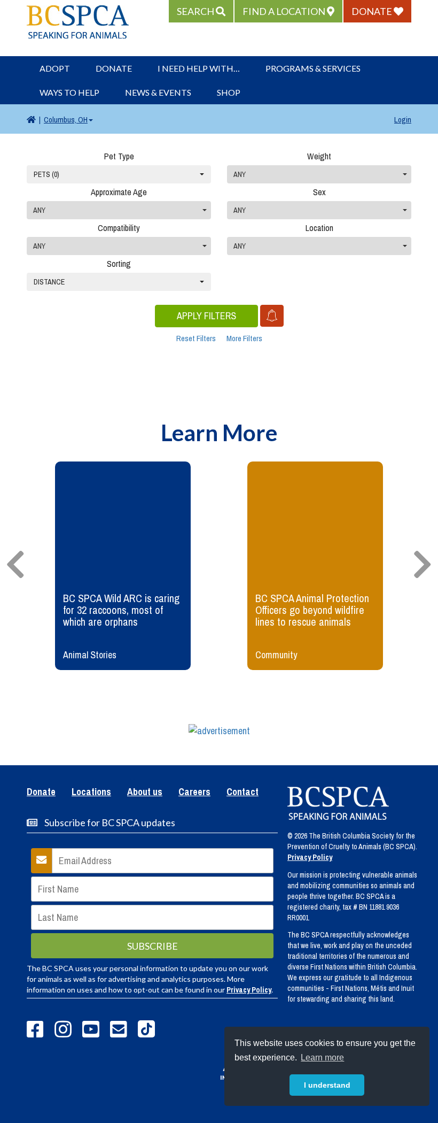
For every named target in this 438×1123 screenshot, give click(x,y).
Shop (228, 92)
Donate (114, 68)
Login (402, 119)
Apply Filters (206, 315)
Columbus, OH (66, 119)
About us (144, 792)
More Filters (244, 338)
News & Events (158, 92)
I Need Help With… (199, 68)
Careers (194, 792)
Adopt (55, 68)
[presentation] (15, 565)
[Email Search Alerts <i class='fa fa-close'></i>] (272, 316)
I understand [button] (327, 1085)
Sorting (119, 264)
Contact (242, 792)
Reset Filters (196, 338)
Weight (319, 156)
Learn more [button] (322, 1057)
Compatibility (119, 228)
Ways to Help (69, 92)
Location (319, 228)
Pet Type (119, 156)
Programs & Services (313, 68)
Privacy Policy (248, 990)
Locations (91, 792)
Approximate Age (119, 192)
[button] (201, 11)
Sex (319, 192)
